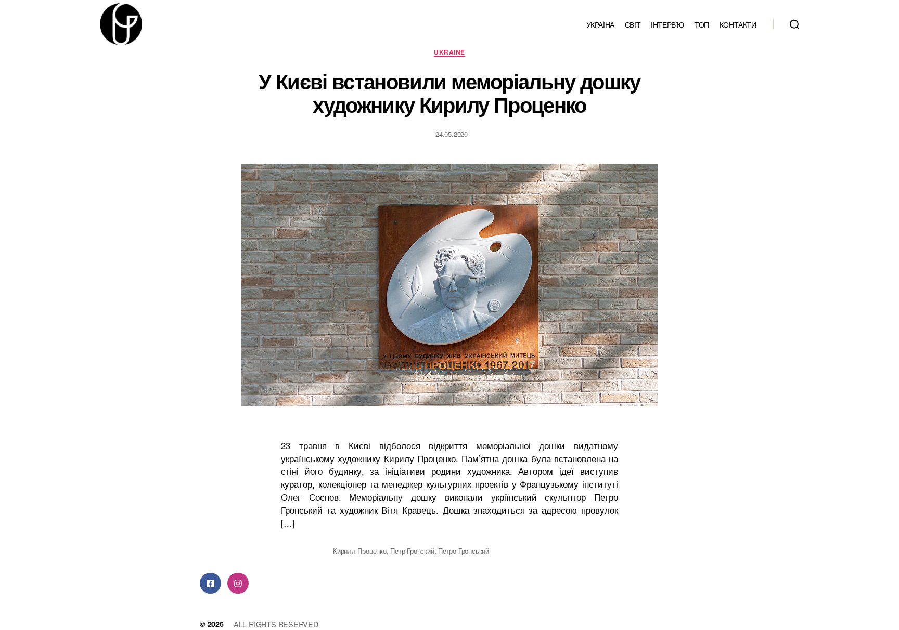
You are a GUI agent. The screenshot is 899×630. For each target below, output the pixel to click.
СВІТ (632, 24)
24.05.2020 (451, 134)
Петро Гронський (463, 551)
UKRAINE (449, 52)
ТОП (702, 24)
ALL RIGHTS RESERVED (276, 624)
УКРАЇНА (600, 24)
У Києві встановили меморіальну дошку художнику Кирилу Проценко (449, 93)
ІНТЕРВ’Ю (667, 24)
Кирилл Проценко (360, 551)
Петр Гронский (412, 551)
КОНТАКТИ (738, 24)
